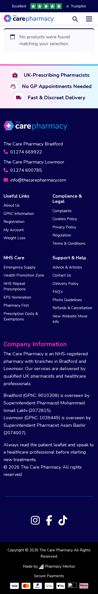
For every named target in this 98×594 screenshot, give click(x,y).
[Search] (75, 18)
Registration (14, 221)
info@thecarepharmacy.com (37, 180)
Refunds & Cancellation (72, 307)
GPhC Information (19, 213)
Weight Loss (14, 237)
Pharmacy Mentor (60, 566)
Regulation (62, 235)
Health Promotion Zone (24, 275)
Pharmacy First (16, 305)
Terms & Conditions (69, 243)
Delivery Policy (65, 283)
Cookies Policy (65, 218)
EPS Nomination (17, 297)
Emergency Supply (20, 267)
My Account (14, 229)
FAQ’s (58, 291)
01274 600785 (25, 170)
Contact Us (62, 275)
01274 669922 (25, 152)
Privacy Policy (64, 227)
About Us (12, 205)
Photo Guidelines (67, 299)
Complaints (62, 210)
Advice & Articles (67, 267)
